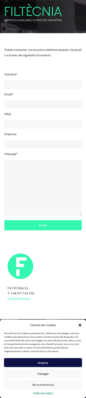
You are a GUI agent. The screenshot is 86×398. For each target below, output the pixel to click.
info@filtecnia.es (18, 298)
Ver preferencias (43, 384)
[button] (80, 325)
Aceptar (43, 362)
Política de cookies (43, 392)
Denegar (43, 373)
